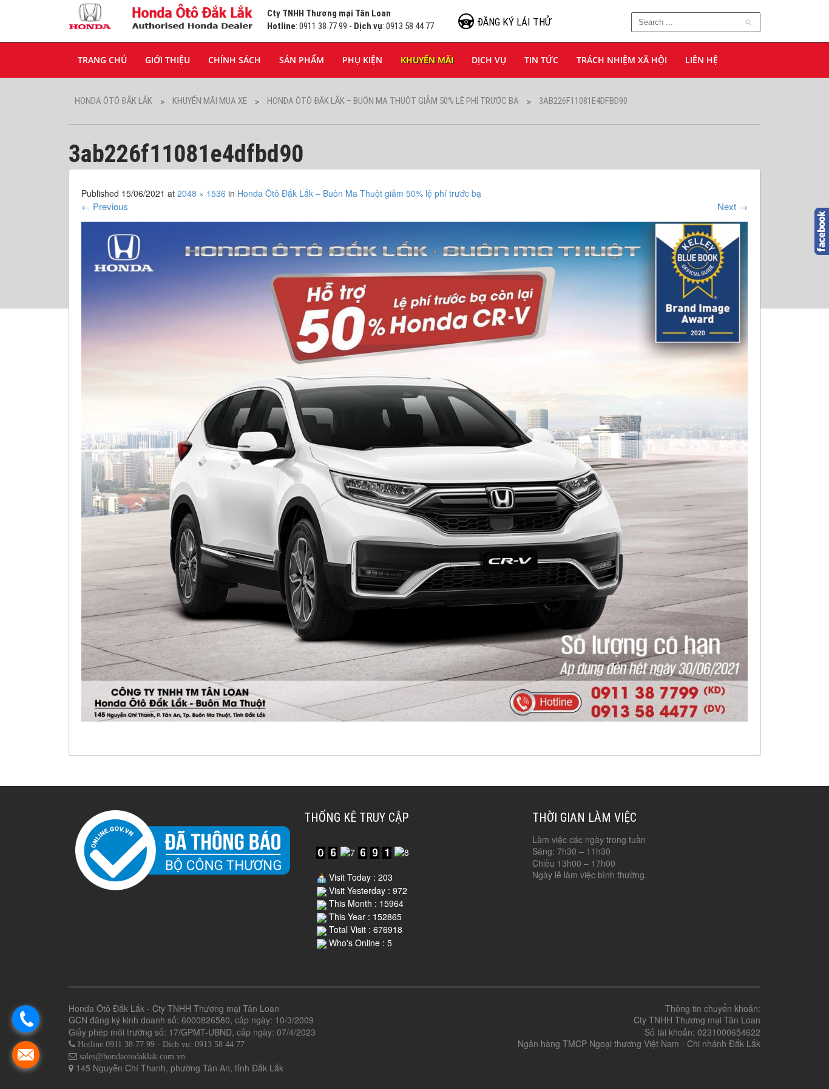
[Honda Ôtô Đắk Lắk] (162, 14)
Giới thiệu (167, 60)
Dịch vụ (489, 60)
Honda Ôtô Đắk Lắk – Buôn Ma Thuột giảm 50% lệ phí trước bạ (359, 193)
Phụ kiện (362, 60)
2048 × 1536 (201, 193)
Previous (104, 206)
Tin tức (541, 60)
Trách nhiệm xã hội (622, 60)
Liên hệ (701, 60)
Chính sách (234, 60)
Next (732, 206)
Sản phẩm (301, 60)
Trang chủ (102, 60)
